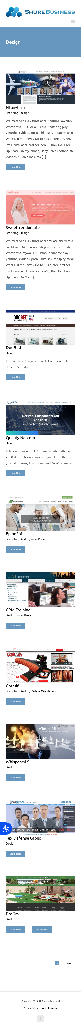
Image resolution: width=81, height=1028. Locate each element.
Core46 (12, 685)
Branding (12, 112)
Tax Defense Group (23, 837)
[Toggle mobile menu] (73, 21)
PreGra (12, 913)
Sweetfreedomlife (23, 227)
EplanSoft (15, 533)
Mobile (35, 691)
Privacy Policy (30, 1007)
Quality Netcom (20, 437)
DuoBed (13, 347)
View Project (42, 929)
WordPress (38, 539)
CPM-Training (18, 609)
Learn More (15, 167)
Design (24, 112)
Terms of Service (49, 1007)
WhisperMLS (17, 761)
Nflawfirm (15, 107)
